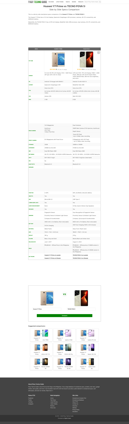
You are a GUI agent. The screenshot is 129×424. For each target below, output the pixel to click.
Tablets (68, 1)
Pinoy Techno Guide (38, 384)
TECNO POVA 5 (86, 48)
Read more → (49, 390)
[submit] (100, 2)
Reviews (74, 1)
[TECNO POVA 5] (86, 67)
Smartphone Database (78, 400)
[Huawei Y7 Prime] (58, 67)
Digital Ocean (67, 418)
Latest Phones (59, 1)
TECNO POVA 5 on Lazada (80, 255)
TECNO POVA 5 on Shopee (80, 258)
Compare (64, 315)
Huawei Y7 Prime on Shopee (53, 258)
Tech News (51, 1)
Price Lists (53, 407)
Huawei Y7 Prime (58, 48)
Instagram (30, 404)
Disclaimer (75, 411)
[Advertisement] (64, 36)
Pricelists (80, 1)
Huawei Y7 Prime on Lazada (52, 255)
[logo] (37, 2)
